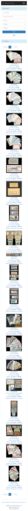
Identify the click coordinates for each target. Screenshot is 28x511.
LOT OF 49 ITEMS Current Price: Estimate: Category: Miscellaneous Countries (14, 109)
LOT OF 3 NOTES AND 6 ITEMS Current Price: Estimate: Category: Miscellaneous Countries (14, 395)
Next (16, 47)
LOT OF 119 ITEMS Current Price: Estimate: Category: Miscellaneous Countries (14, 129)
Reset (14, 35)
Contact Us (23, 502)
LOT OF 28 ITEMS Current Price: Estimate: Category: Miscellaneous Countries (14, 154)
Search (18, 502)
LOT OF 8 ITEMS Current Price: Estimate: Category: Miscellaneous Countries (14, 375)
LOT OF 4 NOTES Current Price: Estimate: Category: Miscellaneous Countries (14, 249)
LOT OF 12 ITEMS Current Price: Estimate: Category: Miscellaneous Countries (14, 88)
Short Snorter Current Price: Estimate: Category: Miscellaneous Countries (14, 260)
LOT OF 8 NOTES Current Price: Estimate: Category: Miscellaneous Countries (14, 331)
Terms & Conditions (11, 502)
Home (3, 502)
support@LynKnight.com (16, 505)
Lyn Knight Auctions (8, 3)
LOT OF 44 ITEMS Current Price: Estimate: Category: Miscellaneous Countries (14, 67)
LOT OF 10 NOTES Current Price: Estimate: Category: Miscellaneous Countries (14, 440)
